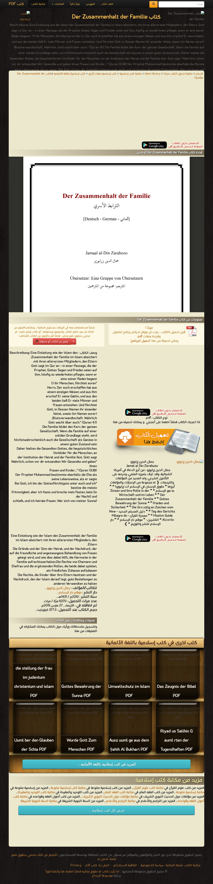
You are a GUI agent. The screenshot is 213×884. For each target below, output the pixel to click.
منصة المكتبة (174, 865)
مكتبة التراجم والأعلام (120, 801)
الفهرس (90, 4)
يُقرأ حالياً (75, 4)
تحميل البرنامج (140, 341)
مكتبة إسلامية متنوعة (190, 792)
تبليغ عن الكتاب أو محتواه (53, 341)
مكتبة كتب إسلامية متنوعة (68, 788)
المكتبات (58, 4)
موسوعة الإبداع (102, 876)
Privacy (76, 865)
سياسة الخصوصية (152, 865)
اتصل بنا (103, 865)
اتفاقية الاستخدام (125, 865)
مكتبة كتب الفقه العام (119, 792)
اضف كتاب (107, 4)
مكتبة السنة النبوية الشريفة (39, 801)
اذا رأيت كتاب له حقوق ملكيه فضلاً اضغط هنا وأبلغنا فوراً (82, 871)
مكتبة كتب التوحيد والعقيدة (36, 792)
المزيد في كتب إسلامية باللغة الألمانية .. (107, 764)
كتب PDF (16, 4)
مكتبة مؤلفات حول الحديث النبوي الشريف (110, 797)
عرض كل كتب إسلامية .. (107, 810)
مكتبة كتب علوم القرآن (148, 788)
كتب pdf (91, 865)
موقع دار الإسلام (70, 592)
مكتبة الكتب (38, 4)
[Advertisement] (106, 112)
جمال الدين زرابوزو (58, 588)
